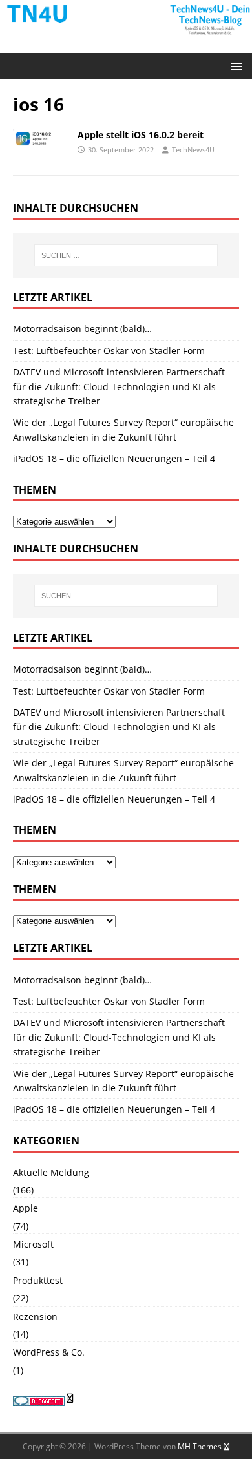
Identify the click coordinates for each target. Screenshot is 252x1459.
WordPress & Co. (49, 1352)
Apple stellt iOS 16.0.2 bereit (142, 135)
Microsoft (33, 1244)
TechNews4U (193, 149)
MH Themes (200, 1446)
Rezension (35, 1316)
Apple (25, 1208)
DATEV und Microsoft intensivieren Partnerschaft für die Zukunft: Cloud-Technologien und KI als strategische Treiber (119, 386)
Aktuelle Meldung (51, 1172)
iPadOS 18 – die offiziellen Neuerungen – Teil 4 (114, 458)
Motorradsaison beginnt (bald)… (82, 328)
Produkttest (38, 1280)
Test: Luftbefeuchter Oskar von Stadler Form (109, 350)
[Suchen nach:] (126, 255)
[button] (234, 65)
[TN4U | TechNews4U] (126, 31)
